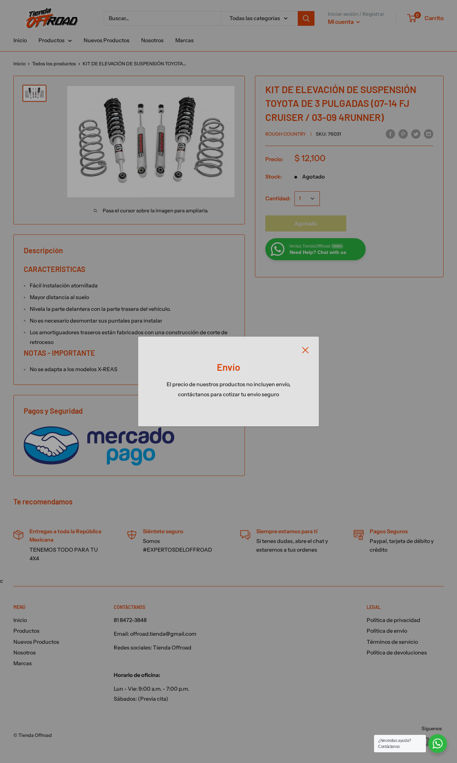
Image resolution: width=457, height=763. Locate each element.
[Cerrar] (305, 350)
